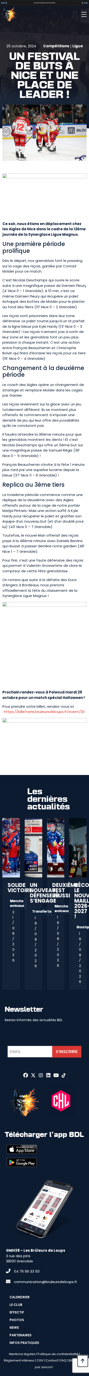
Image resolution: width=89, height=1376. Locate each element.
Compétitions (56, 45)
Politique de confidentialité (58, 1354)
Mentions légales (22, 1354)
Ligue (77, 45)
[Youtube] (56, 1075)
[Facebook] (25, 1075)
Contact (52, 1360)
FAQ (63, 1360)
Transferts (42, 911)
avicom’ (47, 1367)
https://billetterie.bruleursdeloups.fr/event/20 (44, 711)
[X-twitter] (33, 1075)
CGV (40, 1360)
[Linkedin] (48, 1075)
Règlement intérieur (19, 1360)
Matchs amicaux (17, 904)
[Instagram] (41, 1075)
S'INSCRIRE (67, 1052)
